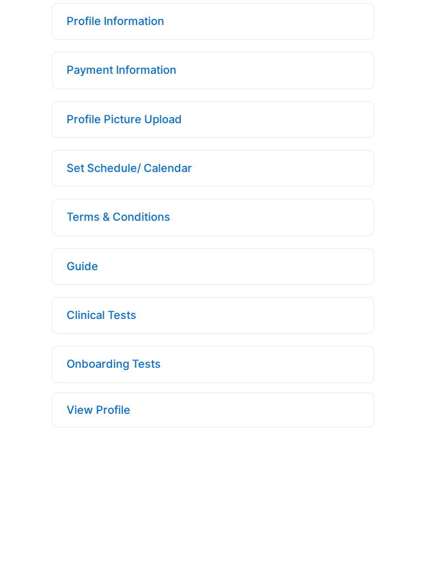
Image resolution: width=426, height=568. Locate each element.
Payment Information (121, 70)
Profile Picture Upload (124, 119)
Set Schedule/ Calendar (129, 168)
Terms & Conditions (118, 217)
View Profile (98, 410)
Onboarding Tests (114, 364)
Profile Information (115, 21)
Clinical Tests (101, 315)
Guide (82, 266)
